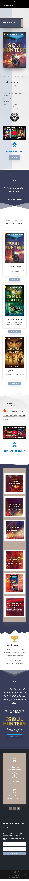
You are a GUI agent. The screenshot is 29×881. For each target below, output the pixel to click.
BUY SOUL (14, 157)
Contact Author (14, 796)
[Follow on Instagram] (14, 808)
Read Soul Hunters (14, 736)
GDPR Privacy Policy (7, 874)
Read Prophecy (14, 331)
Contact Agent (14, 781)
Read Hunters (14, 279)
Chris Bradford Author (6, 421)
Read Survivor (14, 383)
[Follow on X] (10, 808)
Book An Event (14, 767)
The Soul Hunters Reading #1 (14, 421)
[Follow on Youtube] (18, 808)
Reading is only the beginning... (14, 730)
